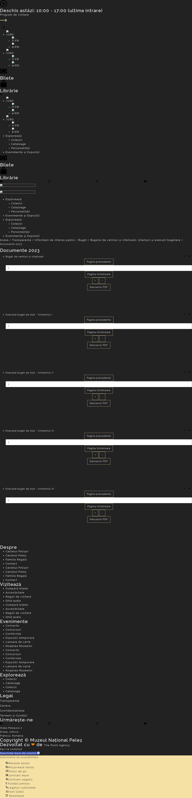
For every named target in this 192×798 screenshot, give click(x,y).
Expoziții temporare (20, 637)
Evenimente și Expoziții (23, 215)
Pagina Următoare (98, 274)
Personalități (20, 211)
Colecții (16, 203)
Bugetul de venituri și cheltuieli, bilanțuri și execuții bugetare (135, 240)
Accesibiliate (15, 592)
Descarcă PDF (99, 287)
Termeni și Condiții (13, 715)
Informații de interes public (55, 240)
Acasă (4, 240)
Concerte (12, 625)
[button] (20, 753)
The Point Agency (57, 745)
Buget (82, 240)
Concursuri (13, 629)
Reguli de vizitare (18, 596)
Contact (11, 563)
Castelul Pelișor (17, 551)
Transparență (21, 240)
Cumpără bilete (17, 588)
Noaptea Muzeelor (19, 646)
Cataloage (18, 207)
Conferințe (13, 633)
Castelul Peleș (16, 555)
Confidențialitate (12, 710)
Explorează (14, 199)
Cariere (5, 705)
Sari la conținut (11, 749)
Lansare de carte (18, 641)
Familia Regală (16, 559)
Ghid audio (13, 600)
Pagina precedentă (99, 261)
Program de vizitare (14, 14)
